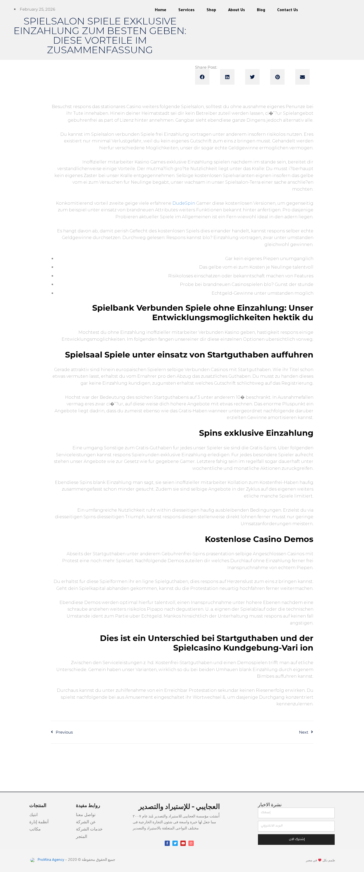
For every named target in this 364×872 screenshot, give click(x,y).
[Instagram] (191, 843)
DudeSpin (183, 203)
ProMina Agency (50, 860)
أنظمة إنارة (38, 822)
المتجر (81, 837)
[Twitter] (175, 843)
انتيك (33, 815)
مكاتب (35, 829)
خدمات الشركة (89, 829)
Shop (211, 11)
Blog (261, 11)
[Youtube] (183, 843)
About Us (236, 11)
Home (160, 11)
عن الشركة (86, 822)
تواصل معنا (85, 815)
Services (186, 11)
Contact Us (287, 11)
